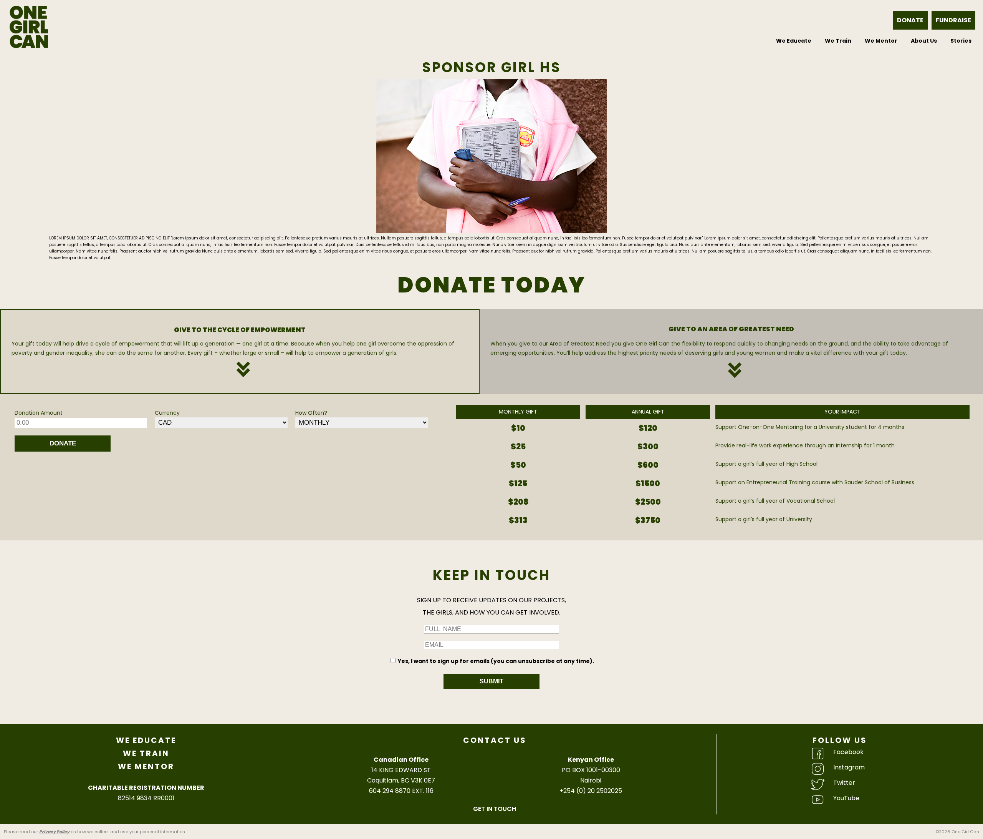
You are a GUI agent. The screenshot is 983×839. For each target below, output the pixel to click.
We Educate (793, 41)
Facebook (848, 752)
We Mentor (881, 41)
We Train (838, 41)
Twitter (844, 782)
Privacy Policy (54, 832)
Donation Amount (39, 413)
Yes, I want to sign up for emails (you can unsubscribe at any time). (496, 661)
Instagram (849, 767)
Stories (960, 41)
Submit (491, 681)
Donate (910, 20)
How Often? (311, 413)
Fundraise (953, 20)
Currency (167, 413)
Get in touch (494, 808)
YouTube (846, 798)
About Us (924, 41)
